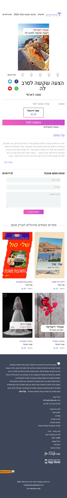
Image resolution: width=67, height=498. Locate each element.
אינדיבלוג (57, 444)
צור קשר (11, 4)
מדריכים (30, 4)
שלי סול (61, 285)
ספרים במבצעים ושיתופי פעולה (49, 425)
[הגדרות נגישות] (7, 471)
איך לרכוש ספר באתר (52, 434)
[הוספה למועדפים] (37, 235)
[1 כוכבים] (22, 74)
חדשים (41, 14)
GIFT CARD (39, 4)
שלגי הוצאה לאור (41, 104)
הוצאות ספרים (55, 422)
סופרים (57, 416)
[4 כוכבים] (49, 74)
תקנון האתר (56, 412)
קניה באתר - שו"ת (54, 431)
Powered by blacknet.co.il (33, 485)
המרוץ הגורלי (58, 341)
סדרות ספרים (55, 419)
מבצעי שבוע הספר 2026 (25, 14)
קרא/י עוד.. (7, 162)
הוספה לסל (33, 122)
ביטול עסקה (56, 441)
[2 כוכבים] (31, 74)
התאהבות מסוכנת (24, 282)
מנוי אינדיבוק (19, 4)
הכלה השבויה (25, 341)
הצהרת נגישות (55, 448)
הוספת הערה (33, 212)
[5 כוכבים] (57, 74)
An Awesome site (33, 488)
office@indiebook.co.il (51, 400)
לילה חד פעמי (58, 282)
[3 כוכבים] (40, 74)
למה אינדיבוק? (49, 4)
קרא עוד (22, 391)
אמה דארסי (33, 94)
